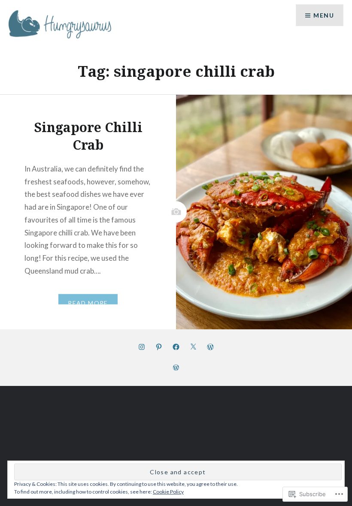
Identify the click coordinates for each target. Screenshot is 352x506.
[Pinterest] (159, 346)
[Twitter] (193, 346)
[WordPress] (210, 346)
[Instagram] (141, 346)
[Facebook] (176, 346)
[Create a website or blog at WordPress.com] (176, 367)
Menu (323, 15)
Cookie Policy (168, 491)
